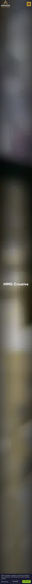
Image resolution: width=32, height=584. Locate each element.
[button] (29, 4)
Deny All (15, 581)
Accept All (26, 581)
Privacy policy (4, 581)
